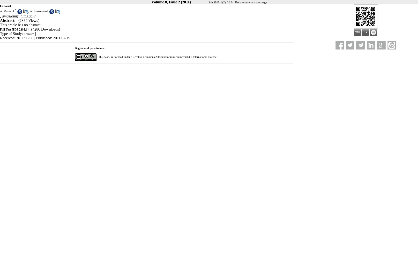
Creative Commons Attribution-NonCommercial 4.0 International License (174, 57)
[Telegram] (360, 45)
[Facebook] (340, 45)
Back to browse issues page (251, 2)
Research (29, 34)
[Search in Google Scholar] (19, 13)
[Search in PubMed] (25, 13)
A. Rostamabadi (39, 11)
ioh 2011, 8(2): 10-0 (220, 2)
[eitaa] (392, 45)
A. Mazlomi (7, 11)
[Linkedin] (371, 45)
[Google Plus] (381, 45)
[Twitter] (350, 45)
